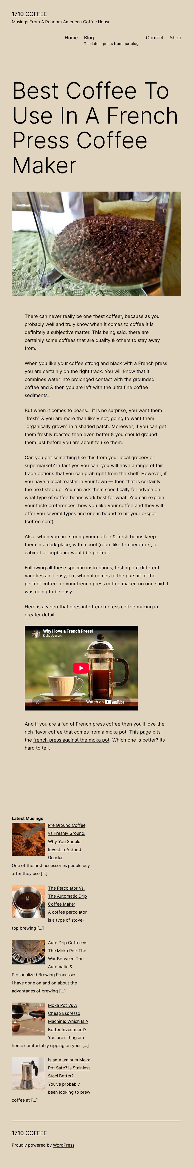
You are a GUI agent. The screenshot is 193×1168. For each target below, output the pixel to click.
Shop (175, 37)
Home (71, 37)
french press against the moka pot (71, 740)
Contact (155, 37)
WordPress (63, 1145)
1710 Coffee (29, 14)
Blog (112, 40)
